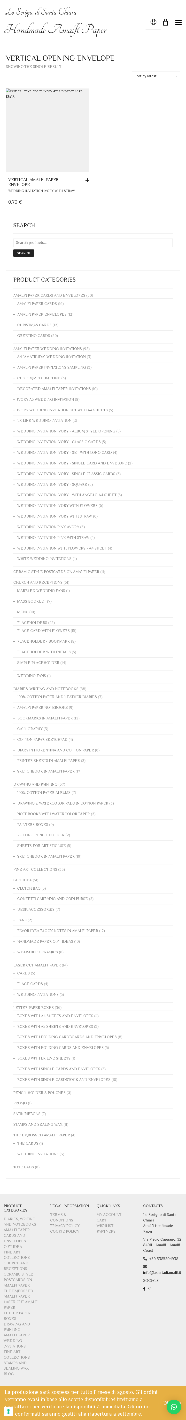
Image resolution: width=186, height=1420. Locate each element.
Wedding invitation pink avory (48, 527)
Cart (101, 1220)
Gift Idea (22, 880)
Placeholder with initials (44, 652)
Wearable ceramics (37, 952)
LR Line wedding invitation (44, 420)
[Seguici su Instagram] (150, 1289)
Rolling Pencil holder (40, 835)
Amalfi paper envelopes (42, 314)
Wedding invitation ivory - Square (52, 484)
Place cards (30, 984)
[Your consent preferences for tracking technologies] (8, 1411)
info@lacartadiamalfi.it (162, 1272)
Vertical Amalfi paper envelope (33, 182)
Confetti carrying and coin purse (52, 899)
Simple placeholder (38, 663)
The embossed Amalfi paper (41, 1135)
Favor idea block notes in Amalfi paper (57, 931)
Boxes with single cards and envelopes (58, 1069)
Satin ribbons (26, 1114)
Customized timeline (38, 378)
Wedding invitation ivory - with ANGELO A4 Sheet (66, 495)
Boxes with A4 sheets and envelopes (55, 1016)
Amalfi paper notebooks (42, 707)
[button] (88, 180)
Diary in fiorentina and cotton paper (55, 750)
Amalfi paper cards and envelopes (49, 295)
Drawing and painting (35, 784)
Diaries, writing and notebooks (45, 689)
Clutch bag (28, 888)
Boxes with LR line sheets (43, 1058)
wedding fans (31, 676)
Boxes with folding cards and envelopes (60, 1047)
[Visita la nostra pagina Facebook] (145, 1289)
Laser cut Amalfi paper (37, 965)
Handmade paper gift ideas (45, 941)
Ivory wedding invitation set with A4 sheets (62, 410)
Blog (9, 1374)
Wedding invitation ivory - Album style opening (66, 431)
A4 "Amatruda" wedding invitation (51, 357)
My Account (109, 1215)
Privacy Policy (65, 1226)
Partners (106, 1231)
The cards (27, 1143)
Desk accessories (35, 909)
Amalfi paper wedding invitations (47, 349)
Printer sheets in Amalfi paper (48, 760)
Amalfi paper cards (37, 304)
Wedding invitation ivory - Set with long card (64, 452)
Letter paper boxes (33, 1007)
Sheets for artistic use (41, 846)
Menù (22, 612)
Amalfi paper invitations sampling (51, 367)
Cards (23, 973)
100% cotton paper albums (43, 792)
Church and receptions (37, 582)
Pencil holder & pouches (39, 1093)
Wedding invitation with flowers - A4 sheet (62, 548)
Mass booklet (31, 601)
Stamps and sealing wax (37, 1124)
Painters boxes (32, 824)
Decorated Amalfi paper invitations (54, 389)
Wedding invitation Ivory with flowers (57, 505)
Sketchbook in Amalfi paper (46, 771)
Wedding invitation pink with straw (53, 537)
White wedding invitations (44, 559)
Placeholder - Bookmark (43, 641)
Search (23, 253)
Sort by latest (145, 76)
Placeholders (32, 623)
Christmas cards (34, 325)
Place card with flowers (43, 631)
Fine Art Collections (35, 869)
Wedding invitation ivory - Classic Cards (59, 442)
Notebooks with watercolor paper (53, 814)
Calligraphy (30, 729)
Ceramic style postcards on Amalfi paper (56, 572)
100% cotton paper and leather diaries (57, 697)
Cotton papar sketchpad (42, 739)
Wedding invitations (38, 994)
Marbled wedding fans (41, 591)
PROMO (20, 1103)
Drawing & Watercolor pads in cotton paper (62, 803)
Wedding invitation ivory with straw (41, 191)
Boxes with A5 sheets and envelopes (55, 1026)
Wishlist (105, 1226)
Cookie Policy (64, 1231)
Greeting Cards (33, 336)
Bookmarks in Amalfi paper (45, 718)
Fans (22, 920)
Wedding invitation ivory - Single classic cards (66, 474)
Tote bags (23, 1167)
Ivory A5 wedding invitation (45, 399)
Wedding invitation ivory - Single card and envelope (72, 463)
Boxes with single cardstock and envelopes (63, 1079)
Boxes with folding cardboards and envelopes (67, 1037)
